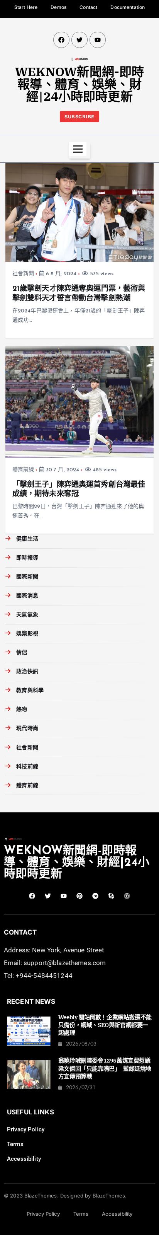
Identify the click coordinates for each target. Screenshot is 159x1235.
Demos (58, 7)
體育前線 (23, 470)
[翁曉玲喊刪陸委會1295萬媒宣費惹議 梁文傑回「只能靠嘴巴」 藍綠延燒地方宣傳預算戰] (29, 1074)
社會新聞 (23, 274)
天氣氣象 (27, 615)
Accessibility (24, 1158)
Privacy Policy (25, 1129)
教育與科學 (30, 691)
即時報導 (27, 558)
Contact (88, 7)
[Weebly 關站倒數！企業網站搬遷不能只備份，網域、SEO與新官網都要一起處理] (29, 1031)
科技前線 (27, 767)
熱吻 (21, 710)
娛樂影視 (27, 634)
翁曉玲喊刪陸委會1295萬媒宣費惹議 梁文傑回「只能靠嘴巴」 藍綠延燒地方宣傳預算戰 (107, 1068)
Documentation (127, 7)
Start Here (25, 7)
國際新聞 (27, 577)
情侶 (21, 653)
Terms (15, 1144)
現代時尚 (27, 729)
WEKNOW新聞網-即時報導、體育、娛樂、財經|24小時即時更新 (79, 83)
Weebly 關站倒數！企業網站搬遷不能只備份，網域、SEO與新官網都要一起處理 (105, 1025)
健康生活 (27, 539)
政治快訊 (27, 672)
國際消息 (27, 596)
